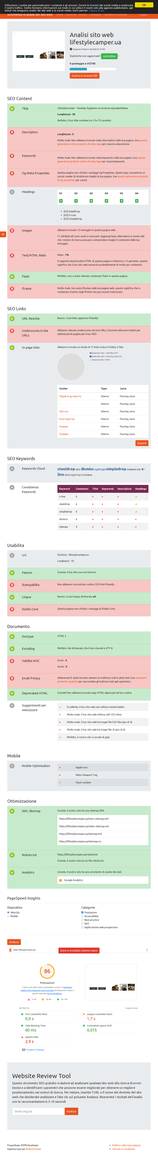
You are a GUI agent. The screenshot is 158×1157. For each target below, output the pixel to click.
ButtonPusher (33, 1149)
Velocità (14, 912)
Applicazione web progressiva (101, 927)
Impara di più (96, 10)
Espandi (141, 443)
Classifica (70, 14)
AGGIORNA (109, 56)
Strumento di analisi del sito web (30, 14)
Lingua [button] (144, 14)
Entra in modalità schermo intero (79, 950)
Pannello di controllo (115, 14)
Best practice (91, 919)
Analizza (14, 942)
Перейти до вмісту (70, 396)
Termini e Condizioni (123, 1149)
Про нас (64, 411)
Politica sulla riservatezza (126, 1145)
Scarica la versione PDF (85, 75)
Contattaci (95, 14)
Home (59, 14)
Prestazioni (90, 912)
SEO (86, 923)
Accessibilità (91, 916)
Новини (63, 426)
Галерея (63, 434)
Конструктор (67, 419)
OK (144, 5)
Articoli (83, 14)
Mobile (14, 916)
